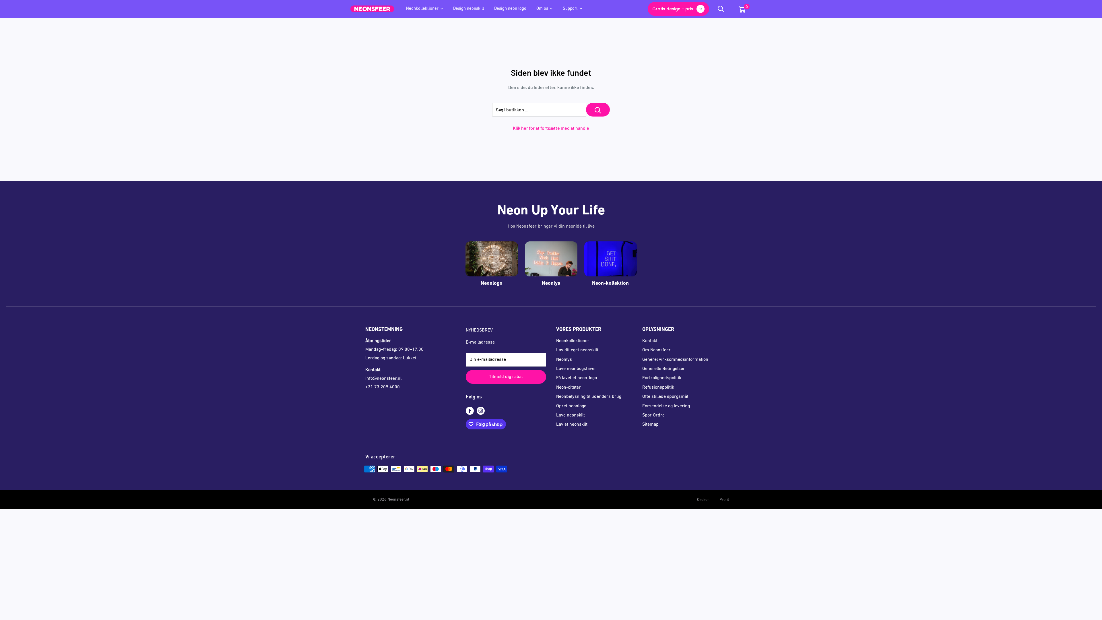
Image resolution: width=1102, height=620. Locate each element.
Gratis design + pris (672, 9)
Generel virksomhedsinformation (675, 359)
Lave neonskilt (570, 415)
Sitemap (650, 424)
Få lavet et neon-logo (576, 378)
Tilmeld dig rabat (506, 377)
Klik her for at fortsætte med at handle (551, 128)
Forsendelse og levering (666, 406)
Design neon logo (510, 9)
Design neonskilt (468, 9)
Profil (724, 500)
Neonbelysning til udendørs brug (588, 396)
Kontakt (649, 341)
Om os (542, 9)
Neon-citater (568, 387)
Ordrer (703, 500)
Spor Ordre (653, 415)
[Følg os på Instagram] (481, 411)
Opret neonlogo (571, 406)
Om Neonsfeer (656, 350)
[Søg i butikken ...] (598, 110)
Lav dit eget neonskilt (577, 350)
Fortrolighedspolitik (661, 378)
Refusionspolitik (658, 387)
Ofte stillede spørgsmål (665, 396)
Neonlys (564, 359)
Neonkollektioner (422, 9)
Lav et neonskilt (571, 424)
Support (570, 9)
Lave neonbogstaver (576, 369)
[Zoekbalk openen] (721, 9)
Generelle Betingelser (663, 369)
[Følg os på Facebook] (470, 411)
